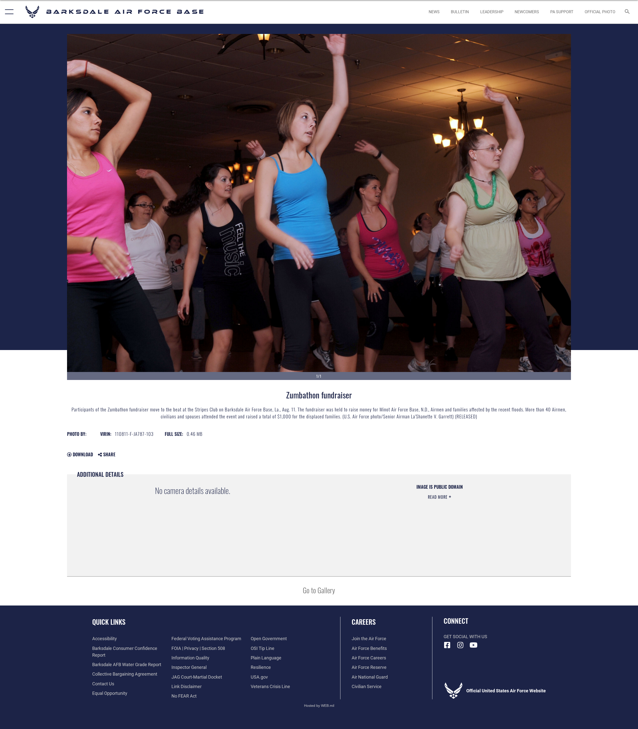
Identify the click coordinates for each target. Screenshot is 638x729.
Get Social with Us (465, 636)
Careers (364, 622)
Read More (438, 497)
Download (82, 454)
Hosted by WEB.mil (319, 706)
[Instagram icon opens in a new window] (460, 645)
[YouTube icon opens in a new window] (473, 645)
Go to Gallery (319, 590)
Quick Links (108, 622)
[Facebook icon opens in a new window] (447, 645)
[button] (8, 12)
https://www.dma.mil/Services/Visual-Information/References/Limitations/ (385, 521)
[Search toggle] (627, 11)
